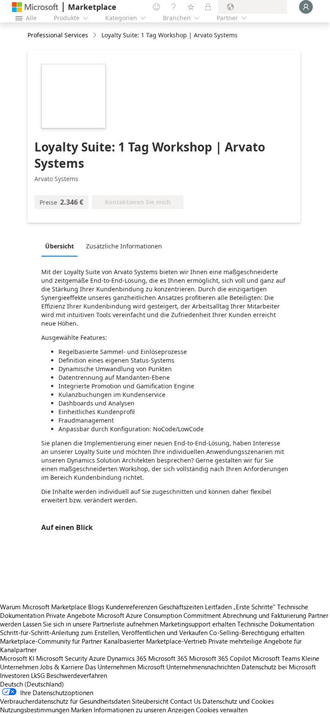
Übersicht (59, 246)
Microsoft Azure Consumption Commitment (160, 615)
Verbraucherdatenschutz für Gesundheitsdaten (65, 701)
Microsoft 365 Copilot (220, 658)
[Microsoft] (35, 7)
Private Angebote (70, 615)
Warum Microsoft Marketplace (43, 606)
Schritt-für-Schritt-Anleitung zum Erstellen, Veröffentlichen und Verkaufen (104, 632)
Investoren (14, 675)
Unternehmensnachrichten (203, 667)
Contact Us (185, 701)
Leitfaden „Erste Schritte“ (240, 606)
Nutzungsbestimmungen (34, 709)
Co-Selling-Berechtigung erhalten (256, 632)
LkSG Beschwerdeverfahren (69, 675)
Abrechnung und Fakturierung (264, 615)
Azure (97, 658)
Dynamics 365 (127, 658)
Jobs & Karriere (61, 667)
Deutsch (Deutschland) (32, 684)
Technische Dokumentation (275, 624)
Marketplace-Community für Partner (51, 641)
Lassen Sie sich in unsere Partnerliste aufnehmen (90, 624)
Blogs (96, 606)
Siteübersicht (150, 701)
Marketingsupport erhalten (197, 624)
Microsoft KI (17, 658)
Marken (81, 709)
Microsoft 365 (167, 658)
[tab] (61, 245)
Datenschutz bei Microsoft (278, 667)
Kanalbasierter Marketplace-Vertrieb (155, 641)
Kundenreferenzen (131, 606)
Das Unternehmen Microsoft (125, 667)
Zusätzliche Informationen (124, 246)
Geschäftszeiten (181, 606)
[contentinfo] (95, 35)
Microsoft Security (61, 658)
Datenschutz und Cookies (238, 701)
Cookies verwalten (222, 709)
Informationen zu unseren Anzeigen (144, 709)
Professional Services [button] (58, 35)
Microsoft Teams (276, 658)
